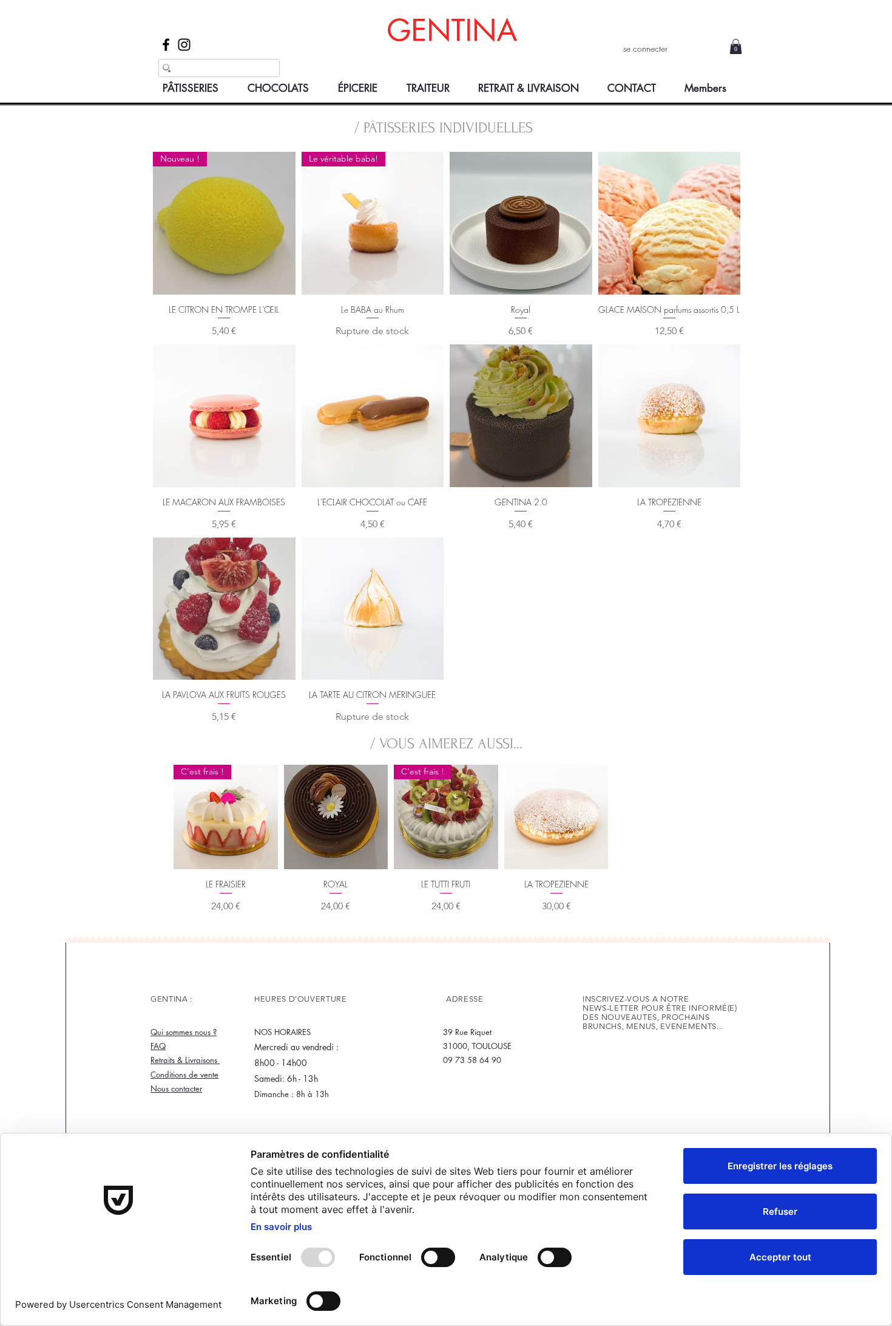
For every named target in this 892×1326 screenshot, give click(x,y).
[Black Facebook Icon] (166, 44)
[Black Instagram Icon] (184, 44)
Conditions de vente (184, 1074)
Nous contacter (176, 1088)
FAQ (158, 1046)
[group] (446, 842)
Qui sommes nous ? (183, 1032)
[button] (735, 46)
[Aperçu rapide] (521, 223)
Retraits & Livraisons (185, 1059)
